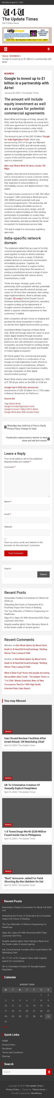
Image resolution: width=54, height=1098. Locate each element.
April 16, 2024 (10, 745)
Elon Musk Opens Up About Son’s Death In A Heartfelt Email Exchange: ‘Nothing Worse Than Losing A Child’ (25, 649)
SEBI (23, 412)
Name (8, 501)
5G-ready (17, 298)
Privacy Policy (8, 1044)
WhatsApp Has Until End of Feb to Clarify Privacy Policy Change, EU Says (26, 427)
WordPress (36, 1093)
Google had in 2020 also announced (21, 387)
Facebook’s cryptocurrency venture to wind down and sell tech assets (26, 439)
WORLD (8, 732)
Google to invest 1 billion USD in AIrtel (21, 409)
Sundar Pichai (32, 412)
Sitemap (6, 1056)
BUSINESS (9, 73)
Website (8, 527)
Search (7, 568)
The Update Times (20, 18)
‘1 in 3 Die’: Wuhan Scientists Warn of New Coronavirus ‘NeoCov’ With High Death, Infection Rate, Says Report (24, 684)
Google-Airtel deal (12, 412)
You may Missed (15, 701)
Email (7, 514)
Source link (9, 398)
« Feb (4, 1027)
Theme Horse (38, 1089)
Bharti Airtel (15, 403)
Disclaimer (7, 1048)
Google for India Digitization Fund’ (19, 406)
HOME (5, 1041)
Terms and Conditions (12, 1052)
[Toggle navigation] (5, 49)
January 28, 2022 (12, 93)
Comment (9, 467)
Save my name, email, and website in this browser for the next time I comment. (23, 544)
